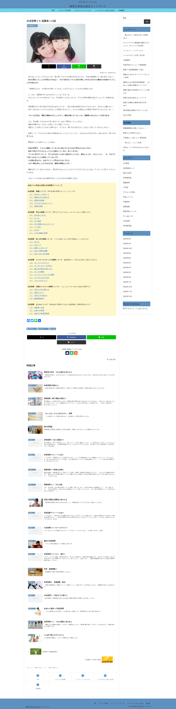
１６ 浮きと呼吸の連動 (38, 251)
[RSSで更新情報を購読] (76, 353)
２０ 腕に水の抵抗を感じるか (40, 268)
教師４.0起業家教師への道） (133, 69)
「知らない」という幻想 (132, 142)
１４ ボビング (35, 245)
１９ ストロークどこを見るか (40, 265)
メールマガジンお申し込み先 (134, 55)
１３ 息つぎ (34, 242)
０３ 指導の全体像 (36, 200)
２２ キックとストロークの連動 (41, 274)
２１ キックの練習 (36, 271)
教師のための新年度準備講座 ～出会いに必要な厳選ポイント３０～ (136, 83)
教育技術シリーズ (43, 329)
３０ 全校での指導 (36, 310)
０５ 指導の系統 (36, 206)
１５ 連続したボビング (38, 248)
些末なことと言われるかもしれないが (136, 148)
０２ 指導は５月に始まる (39, 197)
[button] (94, 66)
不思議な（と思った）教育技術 (134, 137)
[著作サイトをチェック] (67, 353)
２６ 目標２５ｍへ (36, 292)
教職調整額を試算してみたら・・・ (136, 128)
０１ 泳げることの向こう (39, 194)
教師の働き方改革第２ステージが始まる (136, 91)
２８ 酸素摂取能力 (36, 298)
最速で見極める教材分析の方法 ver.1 (135, 103)
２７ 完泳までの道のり (38, 295)
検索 (124, 18)
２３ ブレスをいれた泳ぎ (39, 277)
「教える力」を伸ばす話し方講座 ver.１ (135, 36)
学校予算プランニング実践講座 (134, 65)
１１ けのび (34, 230)
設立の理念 (127, 115)
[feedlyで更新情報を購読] (71, 353)
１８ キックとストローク (39, 263)
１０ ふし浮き (35, 227)
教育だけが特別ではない (132, 133)
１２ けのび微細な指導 (38, 233)
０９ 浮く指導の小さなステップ (41, 224)
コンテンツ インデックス (133, 50)
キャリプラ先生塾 (103, 703)
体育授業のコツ (32, 329)
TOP (95, 703)
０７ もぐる (34, 218)
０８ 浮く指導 (35, 221)
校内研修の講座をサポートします (135, 110)
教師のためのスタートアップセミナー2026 (136, 75)
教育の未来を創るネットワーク (134, 97)
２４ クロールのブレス (38, 280)
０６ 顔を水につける (37, 215)
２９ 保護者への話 (36, 307)
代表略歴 (126, 60)
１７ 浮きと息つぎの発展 (39, 254)
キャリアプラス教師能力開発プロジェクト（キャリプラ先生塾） (136, 44)
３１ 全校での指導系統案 (39, 313)
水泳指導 (53, 329)
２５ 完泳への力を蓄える (39, 289)
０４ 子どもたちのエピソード (40, 203)
